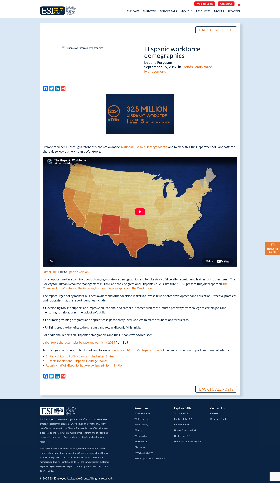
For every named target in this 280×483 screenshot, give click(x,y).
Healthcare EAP (182, 435)
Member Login (205, 3)
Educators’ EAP (182, 424)
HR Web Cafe (141, 441)
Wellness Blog (141, 435)
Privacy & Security (143, 452)
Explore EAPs (168, 11)
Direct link (50, 272)
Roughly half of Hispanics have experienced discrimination (85, 365)
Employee (132, 11)
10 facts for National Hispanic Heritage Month (77, 361)
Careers (214, 413)
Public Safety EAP (183, 419)
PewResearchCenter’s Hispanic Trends (136, 350)
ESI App (138, 430)
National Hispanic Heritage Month (144, 147)
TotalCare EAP (181, 413)
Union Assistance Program (187, 441)
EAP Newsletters (143, 413)
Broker (219, 11)
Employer (149, 11)
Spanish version (78, 272)
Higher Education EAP (185, 430)
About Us (186, 11)
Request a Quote (218, 419)
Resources (203, 11)
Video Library (141, 424)
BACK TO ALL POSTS (216, 30)
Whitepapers (141, 419)
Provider (234, 11)
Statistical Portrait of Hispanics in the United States (80, 356)
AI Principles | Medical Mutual (149, 458)
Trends (187, 67)
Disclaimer (139, 447)
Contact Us (226, 3)
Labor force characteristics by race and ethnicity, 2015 (79, 342)
